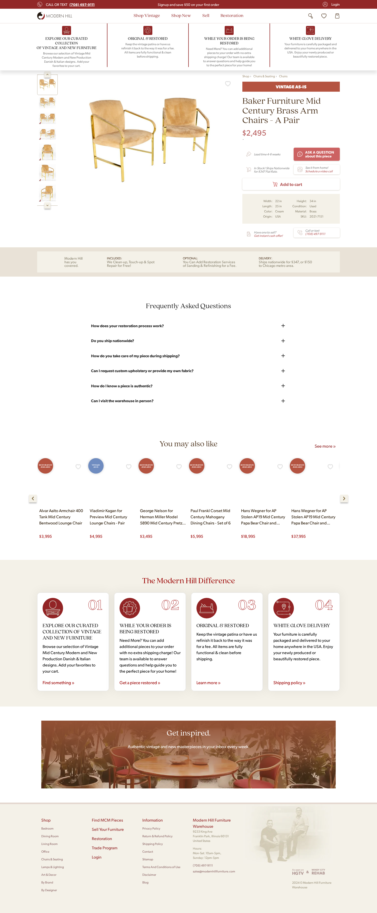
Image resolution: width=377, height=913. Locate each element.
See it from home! (319, 169)
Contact (147, 851)
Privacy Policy (151, 828)
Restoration (232, 15)
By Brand (47, 882)
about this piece (319, 154)
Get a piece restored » (140, 682)
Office (45, 851)
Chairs (283, 76)
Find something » (58, 682)
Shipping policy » (289, 682)
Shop (245, 76)
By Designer (49, 890)
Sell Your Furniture (108, 829)
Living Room (49, 844)
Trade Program (104, 847)
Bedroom (47, 828)
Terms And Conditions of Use (161, 867)
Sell (205, 15)
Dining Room (50, 836)
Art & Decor (48, 875)
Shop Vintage (147, 15)
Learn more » (208, 682)
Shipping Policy (152, 844)
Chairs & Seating (264, 76)
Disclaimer (149, 875)
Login (335, 4)
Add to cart (291, 184)
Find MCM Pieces (107, 820)
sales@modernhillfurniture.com (214, 871)
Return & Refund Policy (157, 836)
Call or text (70, 4)
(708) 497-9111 (203, 865)
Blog (145, 882)
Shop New (181, 15)
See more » (325, 446)
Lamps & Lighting (52, 867)
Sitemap (147, 859)
